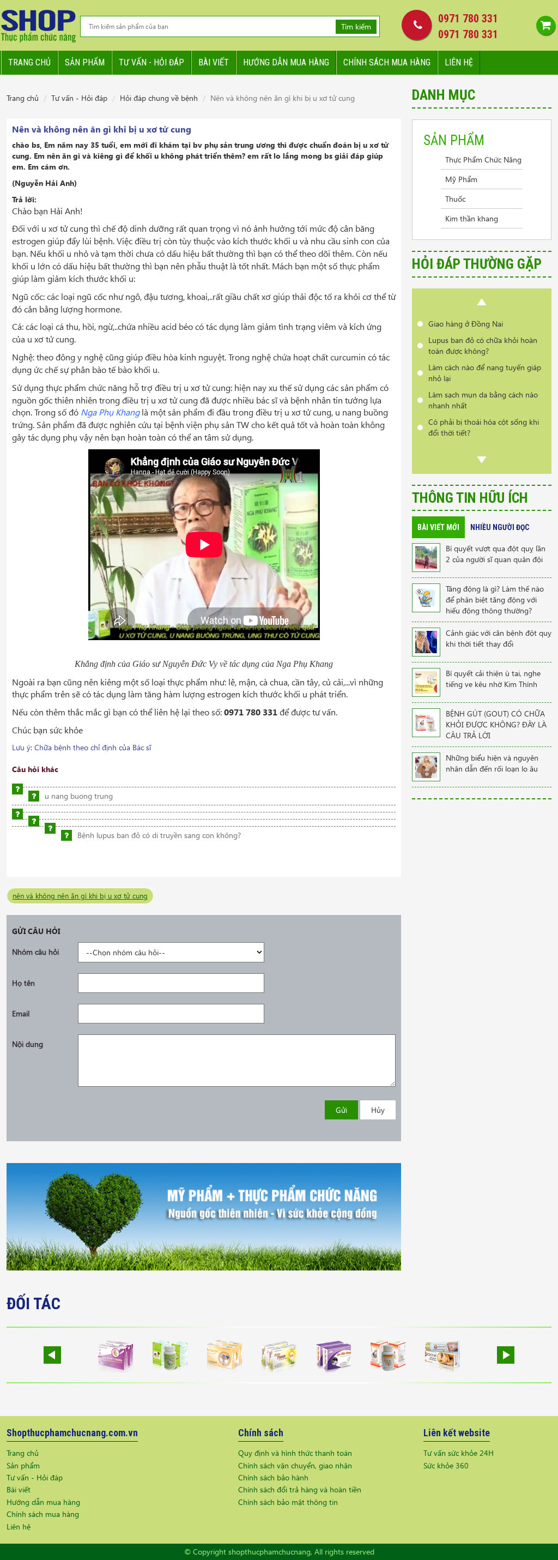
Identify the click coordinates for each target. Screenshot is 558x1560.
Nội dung (27, 1044)
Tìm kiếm (356, 26)
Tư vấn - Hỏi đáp (79, 98)
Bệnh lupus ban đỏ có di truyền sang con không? (159, 835)
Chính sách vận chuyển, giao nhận (295, 1465)
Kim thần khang (471, 218)
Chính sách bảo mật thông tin (288, 1502)
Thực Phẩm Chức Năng (483, 159)
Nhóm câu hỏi (35, 952)
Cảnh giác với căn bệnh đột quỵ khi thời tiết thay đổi (498, 638)
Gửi (341, 1110)
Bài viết (213, 62)
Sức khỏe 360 (446, 1465)
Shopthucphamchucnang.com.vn (72, 1432)
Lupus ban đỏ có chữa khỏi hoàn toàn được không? (482, 345)
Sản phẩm (85, 62)
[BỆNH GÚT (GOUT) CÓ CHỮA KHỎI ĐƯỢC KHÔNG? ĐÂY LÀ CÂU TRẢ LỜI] (426, 721)
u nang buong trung (79, 796)
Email (20, 1013)
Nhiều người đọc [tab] (499, 527)
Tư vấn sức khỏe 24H (458, 1453)
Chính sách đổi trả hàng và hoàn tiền (299, 1489)
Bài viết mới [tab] (438, 527)
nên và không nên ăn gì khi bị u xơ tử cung (80, 895)
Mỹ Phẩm (461, 179)
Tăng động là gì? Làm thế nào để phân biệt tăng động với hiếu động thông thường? (495, 599)
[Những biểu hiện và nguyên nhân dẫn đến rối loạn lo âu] (426, 766)
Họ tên (23, 983)
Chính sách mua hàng (386, 62)
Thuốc (455, 199)
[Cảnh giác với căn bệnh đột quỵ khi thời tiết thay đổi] (426, 641)
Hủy (378, 1110)
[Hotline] (414, 24)
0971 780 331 (468, 18)
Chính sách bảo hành (273, 1477)
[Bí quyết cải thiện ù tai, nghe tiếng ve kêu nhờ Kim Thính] (426, 681)
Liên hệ (459, 62)
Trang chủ (29, 62)
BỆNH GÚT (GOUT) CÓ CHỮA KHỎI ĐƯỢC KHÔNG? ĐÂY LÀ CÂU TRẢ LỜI (496, 724)
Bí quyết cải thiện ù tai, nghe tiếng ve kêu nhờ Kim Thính (493, 678)
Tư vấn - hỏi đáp (151, 62)
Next (481, 459)
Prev (481, 302)
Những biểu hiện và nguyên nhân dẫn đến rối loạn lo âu (492, 763)
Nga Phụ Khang (110, 412)
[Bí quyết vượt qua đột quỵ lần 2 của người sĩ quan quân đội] (426, 556)
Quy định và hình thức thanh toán (295, 1453)
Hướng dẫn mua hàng (286, 62)
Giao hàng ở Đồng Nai (465, 323)
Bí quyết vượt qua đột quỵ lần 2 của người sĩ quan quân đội (495, 553)
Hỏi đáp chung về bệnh (159, 98)
